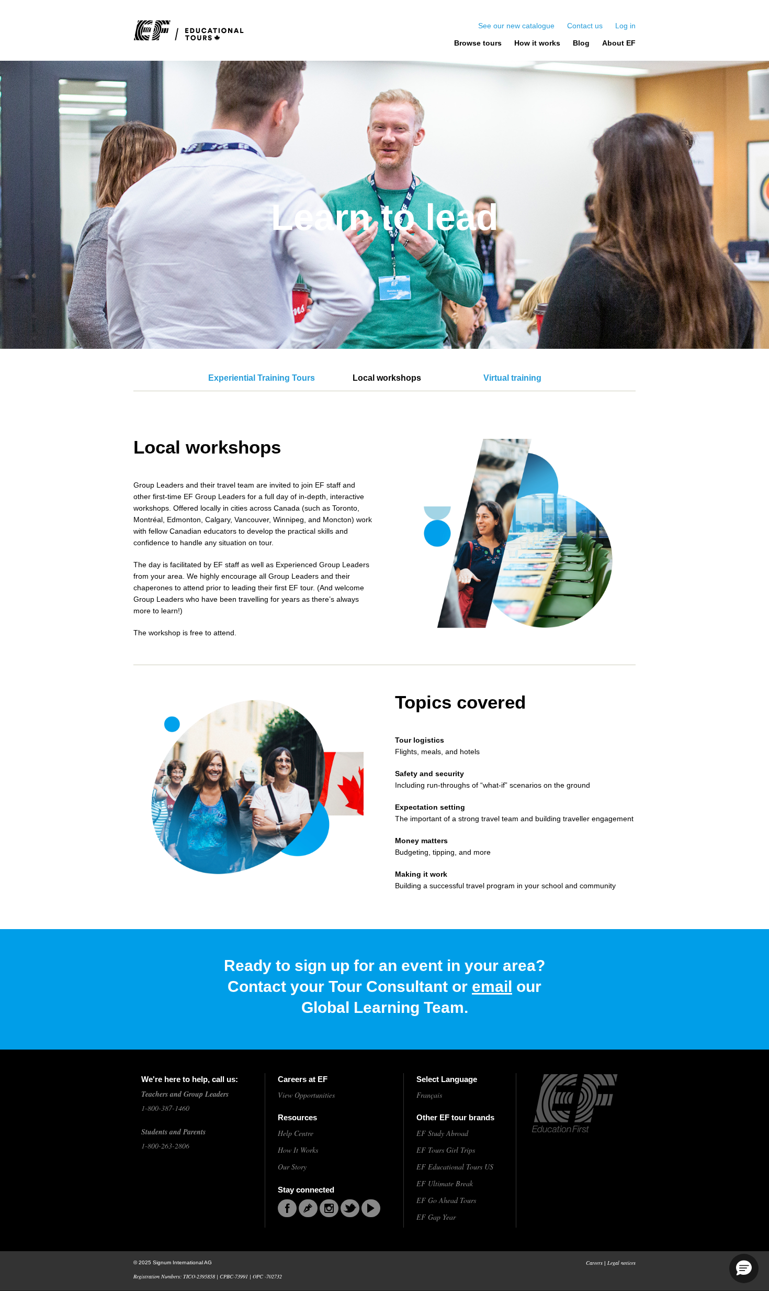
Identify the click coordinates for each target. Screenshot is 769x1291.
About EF (619, 43)
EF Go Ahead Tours (446, 1200)
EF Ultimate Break (444, 1183)
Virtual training (512, 377)
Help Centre (295, 1133)
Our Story (292, 1167)
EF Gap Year (436, 1217)
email (492, 986)
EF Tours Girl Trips (445, 1150)
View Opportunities (306, 1095)
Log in (625, 25)
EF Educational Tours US (454, 1167)
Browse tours (478, 43)
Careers (594, 1262)
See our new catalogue (516, 25)
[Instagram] (329, 1208)
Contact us (585, 25)
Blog (581, 43)
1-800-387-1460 (165, 1108)
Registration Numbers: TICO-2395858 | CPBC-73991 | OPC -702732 (207, 1276)
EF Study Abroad (442, 1133)
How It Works (298, 1150)
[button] (744, 1268)
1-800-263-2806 (165, 1146)
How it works (537, 43)
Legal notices (621, 1262)
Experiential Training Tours (261, 377)
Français (429, 1095)
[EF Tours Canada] (188, 30)
